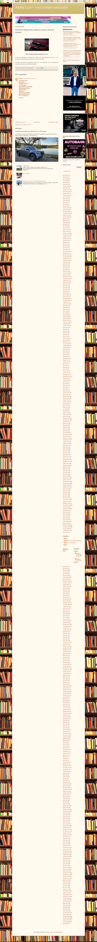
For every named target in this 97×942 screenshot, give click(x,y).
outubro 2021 (66, 280)
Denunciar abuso (65, 550)
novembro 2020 (66, 300)
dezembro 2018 (66, 342)
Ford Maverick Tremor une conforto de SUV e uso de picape (30, 131)
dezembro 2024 (66, 211)
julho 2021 (65, 285)
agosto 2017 (65, 363)
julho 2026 (65, 177)
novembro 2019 (66, 322)
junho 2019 (65, 331)
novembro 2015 (66, 398)
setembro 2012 (66, 465)
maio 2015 (65, 409)
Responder (21, 97)
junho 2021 (65, 287)
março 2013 (65, 454)
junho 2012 (65, 470)
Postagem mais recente (20, 122)
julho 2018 (65, 349)
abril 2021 (65, 291)
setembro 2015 (66, 401)
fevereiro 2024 (66, 229)
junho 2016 (65, 385)
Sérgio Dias (55, 70)
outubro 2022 (66, 258)
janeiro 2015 (65, 416)
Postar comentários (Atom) (25, 124)
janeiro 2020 (65, 318)
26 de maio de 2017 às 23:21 (30, 78)
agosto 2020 (65, 305)
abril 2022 (65, 269)
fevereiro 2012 (66, 478)
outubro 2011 (66, 485)
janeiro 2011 (65, 501)
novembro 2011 (66, 483)
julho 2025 (65, 198)
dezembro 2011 (66, 481)
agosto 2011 (65, 488)
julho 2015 (65, 405)
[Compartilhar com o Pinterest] (43, 68)
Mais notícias (66, 60)
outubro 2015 (66, 400)
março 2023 (65, 249)
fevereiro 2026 (66, 186)
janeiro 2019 (65, 340)
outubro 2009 (66, 528)
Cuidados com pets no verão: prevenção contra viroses (34, 181)
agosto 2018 (65, 347)
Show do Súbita (26, 173)
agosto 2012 (65, 467)
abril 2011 (65, 496)
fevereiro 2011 (66, 499)
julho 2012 (65, 469)
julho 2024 (65, 220)
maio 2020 (65, 311)
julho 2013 (65, 447)
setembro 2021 (66, 282)
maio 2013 (65, 450)
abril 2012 (65, 474)
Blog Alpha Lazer (24, 70)
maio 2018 (65, 353)
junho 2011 (65, 492)
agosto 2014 (65, 423)
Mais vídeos (71, 60)
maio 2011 (65, 494)
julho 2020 (65, 307)
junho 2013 (65, 449)
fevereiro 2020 (66, 316)
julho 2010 (65, 512)
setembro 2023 (66, 238)
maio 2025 (65, 202)
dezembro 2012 (66, 459)
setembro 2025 (66, 195)
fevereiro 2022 (66, 273)
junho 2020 (65, 309)
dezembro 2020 (66, 298)
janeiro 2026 (65, 188)
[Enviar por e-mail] (37, 68)
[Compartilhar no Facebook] (41, 68)
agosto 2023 (65, 240)
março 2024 (65, 227)
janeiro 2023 (65, 253)
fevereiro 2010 (66, 521)
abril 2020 (65, 313)
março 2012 (65, 476)
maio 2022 (65, 267)
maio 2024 (65, 224)
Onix (51, 70)
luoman (51, 932)
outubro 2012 (66, 463)
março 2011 (65, 498)
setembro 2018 (66, 345)
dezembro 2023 (66, 233)
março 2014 (65, 432)
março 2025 (65, 206)
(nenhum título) (26, 165)
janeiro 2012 (65, 479)
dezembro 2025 (66, 189)
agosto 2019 (65, 327)
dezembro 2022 (66, 255)
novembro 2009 (66, 527)
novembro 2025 (66, 191)
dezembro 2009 (66, 525)
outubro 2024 (66, 215)
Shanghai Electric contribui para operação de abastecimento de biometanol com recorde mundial (72, 33)
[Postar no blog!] (38, 68)
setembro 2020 (66, 304)
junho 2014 (65, 427)
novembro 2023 (66, 235)
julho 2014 (65, 425)
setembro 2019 (66, 325)
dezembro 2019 (66, 320)
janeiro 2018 (65, 356)
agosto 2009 (65, 532)
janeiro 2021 (65, 296)
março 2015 (65, 412)
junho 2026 (65, 179)
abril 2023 (65, 247)
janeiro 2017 (65, 372)
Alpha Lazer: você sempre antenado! (41, 7)
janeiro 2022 (65, 275)
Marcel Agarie (47, 70)
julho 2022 (65, 264)
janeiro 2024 (65, 231)
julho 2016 (65, 383)
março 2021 (65, 293)
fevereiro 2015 (66, 414)
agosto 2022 (65, 262)
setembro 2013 (66, 443)
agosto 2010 (65, 510)
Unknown (21, 78)
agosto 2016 (65, 382)
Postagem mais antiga (53, 122)
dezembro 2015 (66, 396)
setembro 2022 (66, 260)
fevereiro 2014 (66, 434)
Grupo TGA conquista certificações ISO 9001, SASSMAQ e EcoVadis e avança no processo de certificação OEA (72, 39)
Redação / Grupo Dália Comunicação (74, 540)
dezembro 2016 (66, 374)
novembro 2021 (66, 278)
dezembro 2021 (66, 276)
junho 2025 (65, 200)
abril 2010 (65, 517)
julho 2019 (65, 329)
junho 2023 (65, 244)
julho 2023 (65, 242)
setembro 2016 (66, 380)
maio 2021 (65, 289)
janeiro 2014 (65, 436)
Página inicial (37, 122)
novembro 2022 (66, 256)
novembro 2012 (66, 461)
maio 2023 (65, 246)
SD (66, 544)
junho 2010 (65, 514)
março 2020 (65, 314)
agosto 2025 (65, 197)
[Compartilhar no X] (40, 68)
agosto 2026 (65, 175)
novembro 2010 (66, 505)
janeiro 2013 (65, 458)
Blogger (61, 932)
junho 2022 (65, 266)
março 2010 (65, 519)
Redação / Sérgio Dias (70, 542)
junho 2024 (65, 222)
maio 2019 (65, 333)
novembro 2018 (66, 343)
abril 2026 (65, 182)
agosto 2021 (65, 284)
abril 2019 (65, 334)
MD (66, 538)
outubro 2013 (66, 441)
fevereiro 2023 (66, 251)
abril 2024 (65, 226)
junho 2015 (65, 407)
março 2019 (65, 336)
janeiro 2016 (65, 394)
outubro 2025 (66, 193)
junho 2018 (65, 351)
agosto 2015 (65, 403)
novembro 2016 (66, 376)
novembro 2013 (66, 439)
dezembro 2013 (66, 438)
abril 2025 (65, 204)
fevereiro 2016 (66, 392)
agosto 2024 (65, 218)
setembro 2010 (66, 508)
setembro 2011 (66, 487)
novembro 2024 (66, 213)
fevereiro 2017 (66, 371)
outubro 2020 (66, 302)
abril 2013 (65, 452)
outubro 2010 (66, 507)
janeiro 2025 (65, 209)
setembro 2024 (66, 217)
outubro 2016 (66, 378)
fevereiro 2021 (66, 295)
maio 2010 (65, 516)
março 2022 (65, 271)
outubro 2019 (66, 323)
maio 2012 (65, 472)
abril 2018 (65, 354)
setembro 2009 (66, 530)
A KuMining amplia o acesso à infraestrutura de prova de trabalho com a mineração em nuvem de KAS (72, 44)
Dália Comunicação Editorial (38, 70)
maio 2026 (65, 180)
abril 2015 (65, 411)
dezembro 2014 (66, 418)
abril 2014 (65, 431)
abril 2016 (65, 389)
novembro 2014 (66, 420)
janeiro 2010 (65, 523)
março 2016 (65, 391)
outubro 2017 (66, 360)
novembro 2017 (66, 358)
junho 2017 (65, 367)
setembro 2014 (66, 421)
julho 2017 (65, 365)
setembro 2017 (66, 362)
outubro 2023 (66, 236)
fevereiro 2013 (66, 456)
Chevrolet (30, 70)
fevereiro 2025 (66, 207)
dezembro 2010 (66, 503)
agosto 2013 (65, 445)
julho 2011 (65, 490)
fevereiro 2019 (66, 338)
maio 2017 (65, 369)
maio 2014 (65, 429)
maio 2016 (65, 387)
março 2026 (65, 184)
